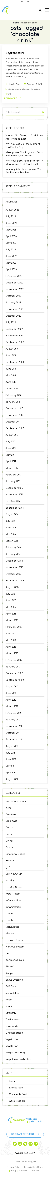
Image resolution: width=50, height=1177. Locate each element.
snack (9, 1006)
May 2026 (11, 230)
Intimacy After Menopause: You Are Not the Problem (24, 171)
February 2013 (14, 660)
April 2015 (11, 614)
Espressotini (15, 52)
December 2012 (14, 673)
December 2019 (14, 329)
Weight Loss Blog (15, 1052)
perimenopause (15, 960)
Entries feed (16, 1088)
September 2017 (15, 428)
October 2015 (13, 574)
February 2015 (14, 627)
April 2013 (11, 647)
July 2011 (10, 753)
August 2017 (12, 435)
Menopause (12, 927)
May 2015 (11, 607)
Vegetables (12, 1039)
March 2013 (12, 653)
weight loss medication (19, 1059)
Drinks (9, 847)
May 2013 (11, 640)
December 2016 (14, 488)
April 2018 (11, 382)
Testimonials (13, 1019)
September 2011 (14, 739)
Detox (9, 834)
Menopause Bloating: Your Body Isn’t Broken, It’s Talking (24, 154)
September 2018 (15, 362)
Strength (11, 1013)
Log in (12, 1081)
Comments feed (18, 1094)
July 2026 (11, 216)
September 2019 (15, 342)
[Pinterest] (25, 1144)
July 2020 (11, 322)
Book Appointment (22, 1134)
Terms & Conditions (33, 1167)
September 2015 (15, 580)
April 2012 (11, 700)
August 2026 (12, 210)
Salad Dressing (14, 980)
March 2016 (12, 541)
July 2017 (10, 441)
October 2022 (13, 296)
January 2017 (13, 481)
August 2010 (12, 779)
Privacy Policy (13, 1167)
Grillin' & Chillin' (14, 874)
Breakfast (11, 814)
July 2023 (11, 249)
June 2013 (11, 633)
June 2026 (11, 223)
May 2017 (11, 455)
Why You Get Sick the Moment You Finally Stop (23, 146)
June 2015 (11, 600)
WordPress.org (17, 1101)
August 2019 (12, 349)
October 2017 (13, 422)
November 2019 (14, 335)
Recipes (10, 973)
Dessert (10, 827)
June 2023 (11, 256)
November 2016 (14, 494)
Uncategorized (14, 1033)
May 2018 (11, 375)
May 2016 (11, 534)
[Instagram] (20, 1144)
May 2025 (11, 243)
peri (8, 953)
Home (16, 23)
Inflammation (13, 900)
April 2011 (11, 772)
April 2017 (11, 461)
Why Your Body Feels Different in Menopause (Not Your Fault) (24, 162)
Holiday (10, 880)
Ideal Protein (13, 894)
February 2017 (14, 475)
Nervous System (15, 940)
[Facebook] (15, 1144)
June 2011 (11, 759)
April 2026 (11, 236)
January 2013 (13, 667)
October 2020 (13, 316)
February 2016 (14, 547)
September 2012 (15, 680)
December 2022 (14, 283)
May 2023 (11, 263)
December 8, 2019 (34, 84)
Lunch (9, 913)
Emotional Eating (15, 854)
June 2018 (11, 369)
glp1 (8, 867)
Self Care (11, 986)
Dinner (9, 841)
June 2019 (11, 355)
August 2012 (12, 686)
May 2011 (10, 766)
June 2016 (11, 527)
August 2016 (12, 514)
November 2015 (14, 567)
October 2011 (13, 733)
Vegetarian (12, 1046)
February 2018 (14, 395)
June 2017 (11, 448)
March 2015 (12, 620)
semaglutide (12, 993)
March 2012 (12, 706)
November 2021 (14, 309)
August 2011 (12, 746)
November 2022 (15, 289)
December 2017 (14, 408)
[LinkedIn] (36, 1144)
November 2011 (14, 726)
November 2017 (14, 415)
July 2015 (10, 594)
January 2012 (13, 720)
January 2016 (13, 554)
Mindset (10, 933)
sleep (9, 1000)
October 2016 (13, 501)
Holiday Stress (14, 887)
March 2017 (12, 468)
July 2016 (10, 521)
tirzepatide (12, 1026)
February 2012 (14, 713)
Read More (10, 98)
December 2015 (14, 561)
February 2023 (14, 276)
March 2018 (12, 388)
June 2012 (11, 693)
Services (23, 1171)
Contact (35, 1171)
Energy (10, 860)
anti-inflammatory (16, 801)
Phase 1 (10, 966)
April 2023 (11, 269)
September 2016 (15, 508)
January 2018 (13, 402)
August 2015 (12, 587)
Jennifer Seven (15, 84)
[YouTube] (30, 1144)
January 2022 (13, 302)
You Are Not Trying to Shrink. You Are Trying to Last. (25, 137)
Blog (8, 808)
